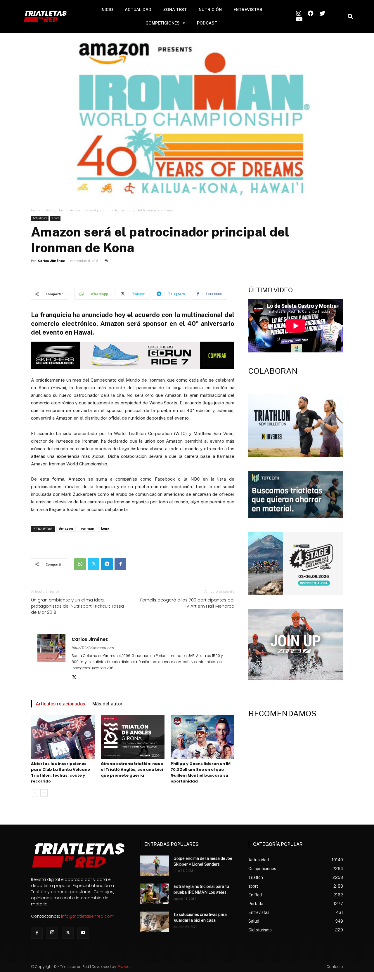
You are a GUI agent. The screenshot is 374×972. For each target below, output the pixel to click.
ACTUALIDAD (138, 9)
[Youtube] (83, 933)
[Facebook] (120, 564)
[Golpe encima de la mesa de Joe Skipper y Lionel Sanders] (154, 866)
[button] (350, 16)
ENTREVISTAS (247, 9)
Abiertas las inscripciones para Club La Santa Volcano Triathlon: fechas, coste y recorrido (60, 772)
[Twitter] (93, 564)
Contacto (335, 966)
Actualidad (55, 210)
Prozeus (124, 966)
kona (105, 529)
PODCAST (207, 23)
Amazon (66, 529)
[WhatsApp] (80, 564)
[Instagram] (52, 933)
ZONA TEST (175, 9)
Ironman (86, 529)
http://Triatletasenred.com (93, 647)
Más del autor (107, 704)
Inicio (35, 210)
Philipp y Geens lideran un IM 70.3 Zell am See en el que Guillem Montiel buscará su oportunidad (201, 772)
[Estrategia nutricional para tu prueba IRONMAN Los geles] (154, 894)
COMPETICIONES (163, 23)
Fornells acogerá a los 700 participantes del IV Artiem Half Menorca (187, 603)
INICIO (107, 9)
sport (55, 218)
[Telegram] (107, 564)
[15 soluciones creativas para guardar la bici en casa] (154, 922)
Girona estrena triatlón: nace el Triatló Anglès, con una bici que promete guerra (132, 769)
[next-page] (44, 793)
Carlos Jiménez (51, 261)
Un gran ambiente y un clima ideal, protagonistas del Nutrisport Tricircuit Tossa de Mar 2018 (77, 606)
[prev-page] (34, 793)
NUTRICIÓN (210, 9)
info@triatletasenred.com (87, 916)
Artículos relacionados (60, 704)
